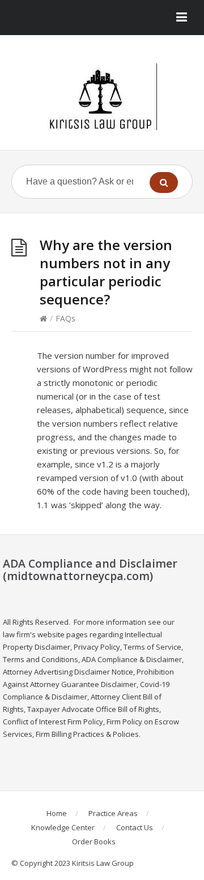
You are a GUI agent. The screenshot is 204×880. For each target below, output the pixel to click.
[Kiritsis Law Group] (102, 96)
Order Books (94, 841)
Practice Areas (113, 813)
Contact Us (134, 827)
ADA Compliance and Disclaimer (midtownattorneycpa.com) (90, 569)
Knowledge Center (63, 827)
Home (56, 813)
